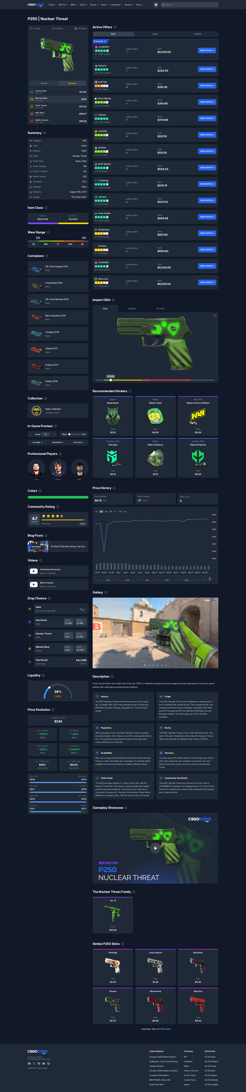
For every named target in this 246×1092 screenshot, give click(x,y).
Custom (77, 442)
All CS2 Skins (210, 1057)
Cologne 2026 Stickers (159, 1075)
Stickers (128, 5)
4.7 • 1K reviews (101, 171)
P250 (83, 151)
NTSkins (102, 246)
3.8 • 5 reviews (101, 155)
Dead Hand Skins (156, 1084)
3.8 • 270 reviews (102, 106)
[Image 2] (149, 665)
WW (70, 244)
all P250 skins (164, 1029)
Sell (155, 34)
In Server (59, 28)
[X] (35, 1063)
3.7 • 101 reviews (102, 286)
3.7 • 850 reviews (102, 237)
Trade (197, 34)
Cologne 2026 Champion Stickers (163, 1071)
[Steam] (49, 1063)
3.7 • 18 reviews (101, 253)
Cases (103, 5)
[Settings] (156, 4)
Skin (84, 140)
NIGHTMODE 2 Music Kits (160, 1080)
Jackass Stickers (156, 1066)
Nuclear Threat (79, 156)
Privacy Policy (190, 1075)
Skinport (102, 65)
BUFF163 (102, 82)
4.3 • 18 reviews (101, 204)
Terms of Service (191, 1071)
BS (82, 244)
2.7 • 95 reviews (101, 89)
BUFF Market (104, 164)
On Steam (82, 28)
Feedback (188, 1061)
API (185, 1057)
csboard (102, 197)
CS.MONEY (104, 47)
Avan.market (104, 213)
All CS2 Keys (210, 1071)
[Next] (55, 434)
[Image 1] (145, 665)
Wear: (64, 434)
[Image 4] (157, 665)
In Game (36, 28)
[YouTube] (44, 1063)
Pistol (83, 145)
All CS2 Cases (210, 1066)
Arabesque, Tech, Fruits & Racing (163, 1061)
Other (138, 5)
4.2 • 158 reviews (102, 138)
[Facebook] (40, 1063)
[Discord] (30, 1063)
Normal (44, 83)
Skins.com (103, 279)
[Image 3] (153, 665)
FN (33, 244)
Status (186, 1066)
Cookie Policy (190, 1080)
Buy (113, 34)
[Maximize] (215, 315)
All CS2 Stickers (211, 1061)
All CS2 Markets (211, 1080)
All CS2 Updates (211, 1084)
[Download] (96, 664)
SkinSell (102, 147)
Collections (115, 5)
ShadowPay (104, 229)
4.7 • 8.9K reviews (102, 54)
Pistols (51, 5)
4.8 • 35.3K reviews (103, 73)
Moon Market (104, 98)
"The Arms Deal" (78, 197)
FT (58, 244)
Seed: (37, 434)
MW (46, 244)
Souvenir (72, 83)
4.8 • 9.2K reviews (102, 122)
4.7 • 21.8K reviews (103, 188)
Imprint (186, 1084)
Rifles (73, 5)
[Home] (38, 5)
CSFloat (102, 115)
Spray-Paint (80, 161)
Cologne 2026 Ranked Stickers (162, 1057)
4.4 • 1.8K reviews (102, 220)
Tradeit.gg (103, 180)
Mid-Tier (62, 5)
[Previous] (30, 434)
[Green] (58, 497)
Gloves (93, 5)
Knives (82, 5)
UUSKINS (102, 131)
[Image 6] (165, 665)
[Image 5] (161, 665)
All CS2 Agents (211, 1075)
